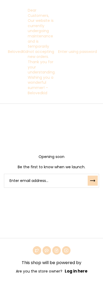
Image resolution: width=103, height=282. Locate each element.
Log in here (76, 271)
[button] (76, 52)
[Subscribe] (93, 181)
